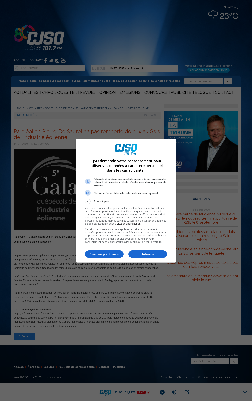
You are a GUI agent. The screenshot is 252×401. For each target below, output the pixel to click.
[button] (126, 201)
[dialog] (126, 201)
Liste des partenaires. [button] (129, 223)
